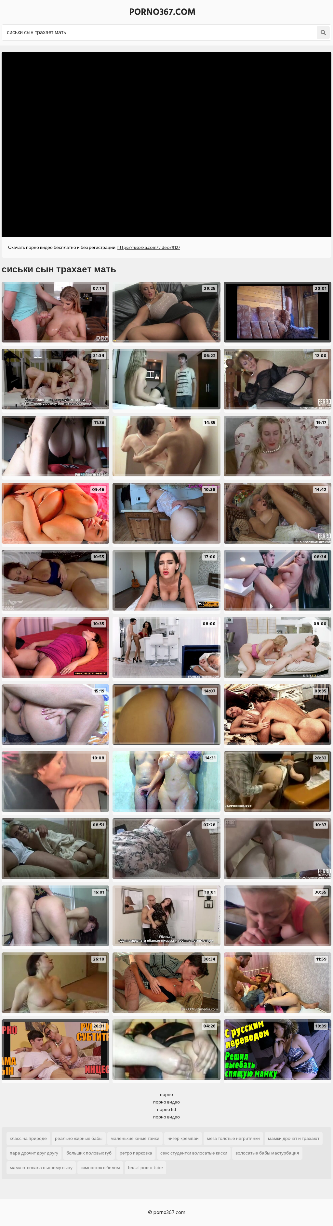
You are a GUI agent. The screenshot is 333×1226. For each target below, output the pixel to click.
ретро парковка (136, 1153)
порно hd (166, 1109)
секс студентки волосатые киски (193, 1153)
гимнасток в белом (100, 1167)
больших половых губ (89, 1153)
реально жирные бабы (78, 1138)
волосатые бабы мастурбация (267, 1153)
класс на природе (28, 1138)
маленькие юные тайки (135, 1138)
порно (166, 1094)
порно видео (166, 1102)
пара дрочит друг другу (34, 1153)
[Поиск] (323, 32)
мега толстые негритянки (233, 1138)
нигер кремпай (183, 1138)
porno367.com (162, 12)
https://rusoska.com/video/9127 (148, 247)
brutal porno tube (145, 1167)
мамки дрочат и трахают (293, 1138)
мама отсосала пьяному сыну (41, 1167)
